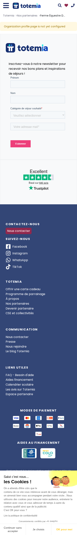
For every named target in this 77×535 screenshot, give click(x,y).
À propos (12, 299)
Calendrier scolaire (19, 384)
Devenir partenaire (20, 308)
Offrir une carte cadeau (23, 289)
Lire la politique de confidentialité (20, 515)
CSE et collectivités (20, 313)
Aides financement (19, 380)
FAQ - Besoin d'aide (20, 375)
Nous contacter (18, 231)
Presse (11, 341)
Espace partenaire (19, 394)
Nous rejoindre (16, 346)
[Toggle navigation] (6, 5)
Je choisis (38, 529)
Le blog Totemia (17, 351)
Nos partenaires (17, 303)
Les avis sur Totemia (20, 389)
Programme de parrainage (25, 294)
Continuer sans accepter (13, 529)
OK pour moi (64, 529)
